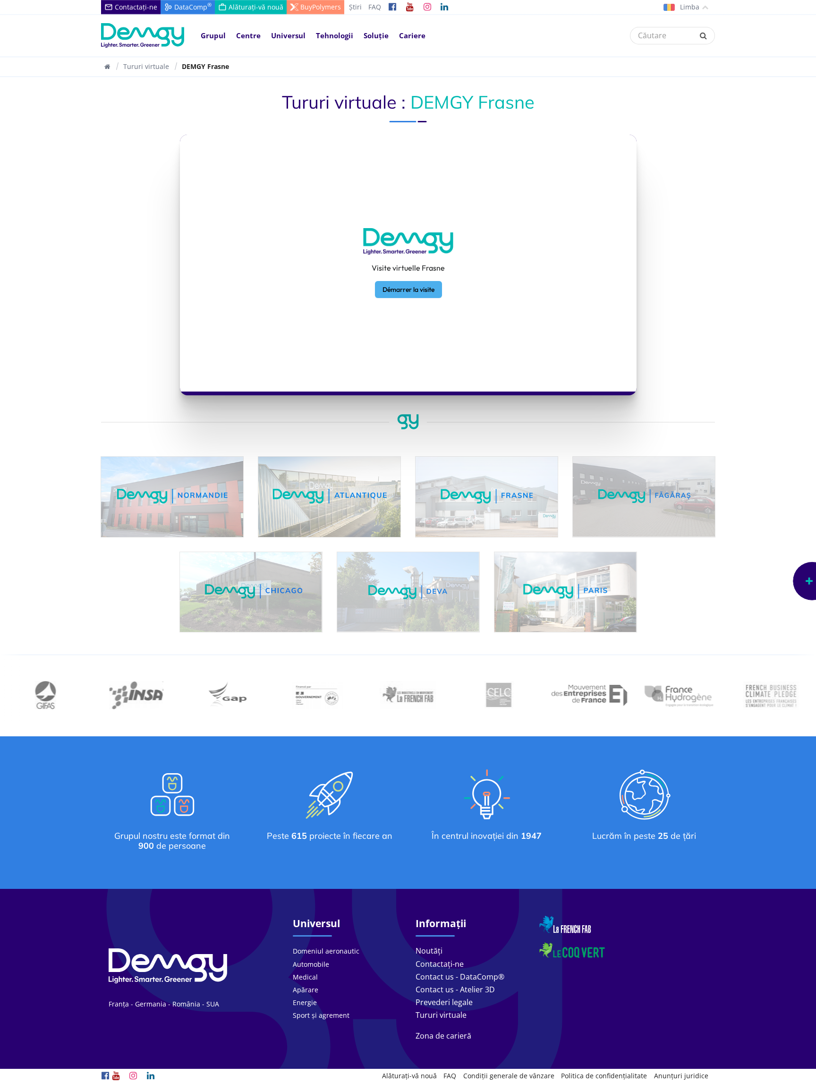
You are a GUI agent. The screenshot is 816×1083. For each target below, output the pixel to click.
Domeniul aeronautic (326, 951)
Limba (688, 6)
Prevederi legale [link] (444, 1002)
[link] (392, 7)
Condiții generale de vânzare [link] (508, 1075)
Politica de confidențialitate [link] (604, 1075)
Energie (305, 1002)
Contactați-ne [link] (440, 964)
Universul (288, 35)
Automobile (311, 964)
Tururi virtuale (146, 66)
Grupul (213, 35)
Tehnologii (334, 35)
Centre (248, 35)
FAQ (374, 6)
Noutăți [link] (429, 951)
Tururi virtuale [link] (441, 1015)
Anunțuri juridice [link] (681, 1075)
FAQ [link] (449, 1075)
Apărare (305, 989)
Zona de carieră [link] (443, 1036)
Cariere (412, 35)
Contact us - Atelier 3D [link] (455, 989)
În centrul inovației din (487, 835)
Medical (305, 976)
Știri (355, 6)
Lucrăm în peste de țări (644, 835)
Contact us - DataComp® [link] (460, 977)
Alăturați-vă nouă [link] (409, 1075)
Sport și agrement (321, 1015)
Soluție (376, 35)
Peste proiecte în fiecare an (329, 835)
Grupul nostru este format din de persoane (172, 841)
